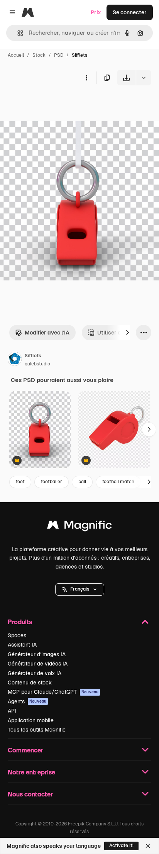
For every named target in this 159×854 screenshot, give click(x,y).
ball (82, 482)
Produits (20, 622)
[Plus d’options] (86, 77)
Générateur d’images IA (37, 654)
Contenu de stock (30, 682)
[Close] (147, 846)
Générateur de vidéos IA (38, 663)
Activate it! (121, 845)
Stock (39, 55)
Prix (96, 12)
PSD (58, 55)
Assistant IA (22, 644)
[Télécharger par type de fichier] (143, 77)
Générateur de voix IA (34, 673)
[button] (79, 589)
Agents (27, 701)
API (12, 710)
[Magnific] (79, 527)
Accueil (16, 55)
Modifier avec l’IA (47, 332)
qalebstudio (37, 364)
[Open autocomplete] (17, 33)
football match (118, 482)
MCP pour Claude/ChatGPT (53, 691)
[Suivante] (127, 332)
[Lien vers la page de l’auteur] (15, 360)
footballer (51, 482)
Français (79, 589)
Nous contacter (30, 794)
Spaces (17, 635)
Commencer (25, 750)
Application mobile (31, 720)
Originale (51, 103)
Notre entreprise (31, 772)
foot (20, 482)
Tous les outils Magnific (37, 729)
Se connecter (130, 12)
